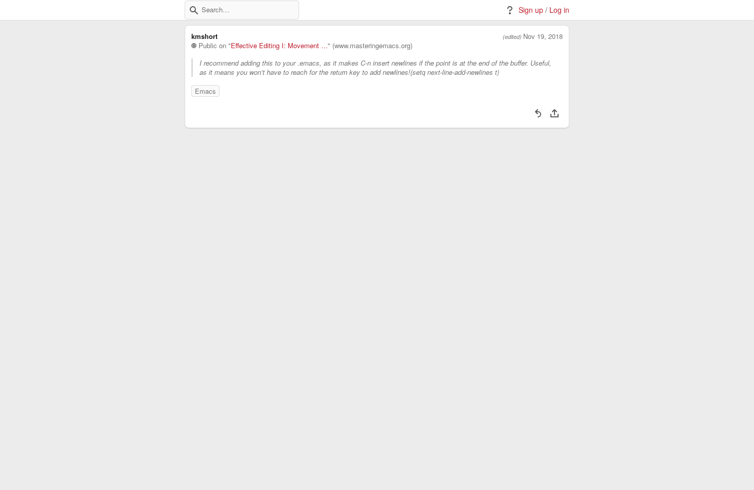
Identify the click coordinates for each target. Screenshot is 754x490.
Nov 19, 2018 (543, 36)
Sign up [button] (531, 10)
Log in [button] (559, 10)
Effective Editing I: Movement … (279, 45)
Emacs (205, 91)
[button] (194, 10)
